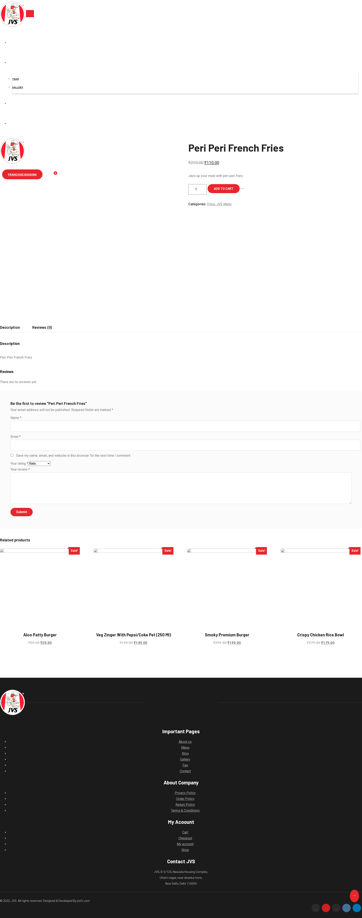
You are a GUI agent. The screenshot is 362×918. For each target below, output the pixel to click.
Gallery (17, 87)
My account (185, 844)
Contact (18, 103)
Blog (185, 753)
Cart (185, 832)
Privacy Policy (185, 793)
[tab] (42, 327)
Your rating (19, 464)
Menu (185, 748)
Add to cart (223, 188)
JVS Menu (223, 204)
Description (10, 327)
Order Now (20, 123)
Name (15, 418)
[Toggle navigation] (30, 13)
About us (19, 62)
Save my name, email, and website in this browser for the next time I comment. (73, 456)
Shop (185, 850)
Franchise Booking (22, 174)
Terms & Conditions (185, 811)
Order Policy (185, 799)
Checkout (185, 838)
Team (15, 78)
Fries (211, 204)
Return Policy (185, 805)
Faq (185, 765)
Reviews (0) (42, 327)
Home (12, 42)
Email (15, 437)
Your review (20, 469)
